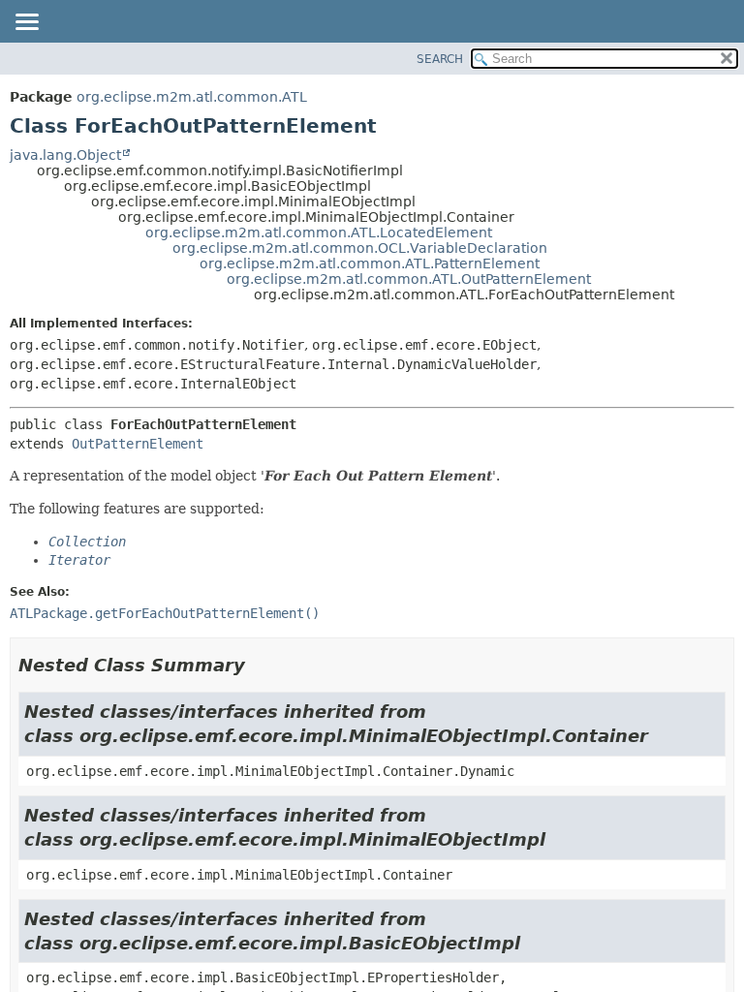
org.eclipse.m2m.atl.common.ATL (192, 97)
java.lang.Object (65, 155)
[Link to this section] (258, 665)
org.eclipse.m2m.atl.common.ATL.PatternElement (370, 263)
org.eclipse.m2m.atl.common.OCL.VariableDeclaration (359, 248)
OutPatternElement (137, 443)
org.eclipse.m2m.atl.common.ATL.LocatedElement (318, 232)
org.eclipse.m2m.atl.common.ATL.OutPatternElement (409, 279)
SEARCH (440, 59)
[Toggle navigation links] (26, 23)
